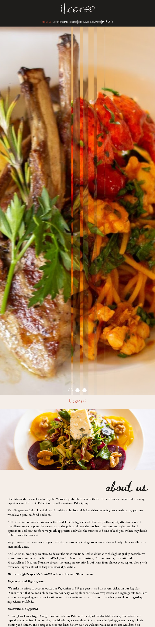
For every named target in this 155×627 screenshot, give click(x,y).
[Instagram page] (109, 22)
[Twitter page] (103, 22)
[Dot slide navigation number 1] (70, 390)
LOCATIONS (95, 21)
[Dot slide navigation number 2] (77, 390)
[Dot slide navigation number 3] (84, 390)
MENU (56, 21)
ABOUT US (46, 21)
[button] (152, 392)
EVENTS (73, 21)
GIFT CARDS (83, 21)
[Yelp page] (112, 22)
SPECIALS (64, 21)
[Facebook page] (106, 22)
